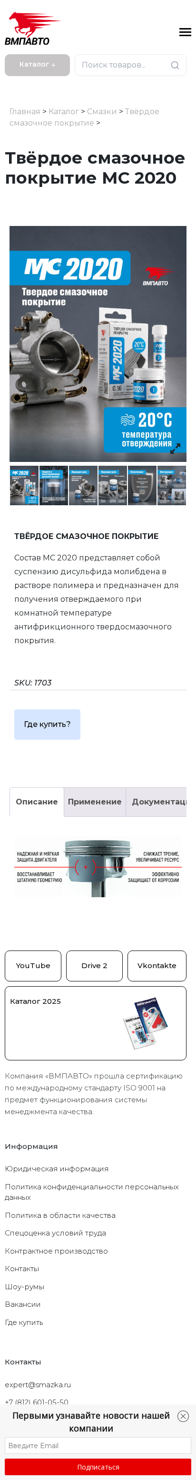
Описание (37, 801)
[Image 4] (112, 485)
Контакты (22, 1268)
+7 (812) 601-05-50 (37, 1402)
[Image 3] (83, 485)
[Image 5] (142, 485)
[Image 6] (171, 485)
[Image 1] (24, 485)
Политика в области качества (60, 1215)
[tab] (37, 802)
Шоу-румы (24, 1286)
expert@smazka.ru (38, 1384)
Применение (95, 801)
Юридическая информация (57, 1168)
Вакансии (23, 1304)
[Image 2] (54, 485)
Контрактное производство (56, 1250)
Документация (164, 801)
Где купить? (47, 724)
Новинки (25, 83)
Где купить (24, 1322)
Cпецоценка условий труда (55, 1232)
